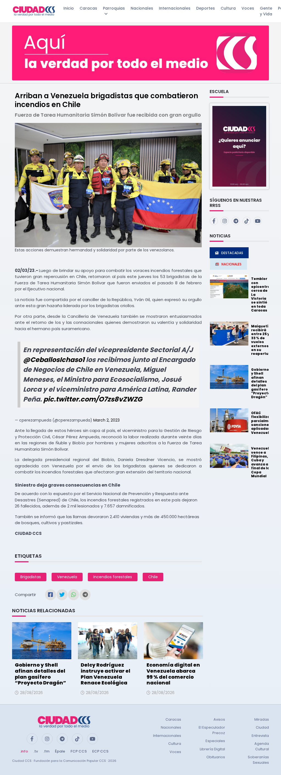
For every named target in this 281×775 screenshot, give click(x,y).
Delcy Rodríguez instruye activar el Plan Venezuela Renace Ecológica (105, 673)
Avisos (219, 719)
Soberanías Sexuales (258, 759)
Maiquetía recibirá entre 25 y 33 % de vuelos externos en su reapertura (261, 340)
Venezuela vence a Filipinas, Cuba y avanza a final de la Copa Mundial (261, 462)
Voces (247, 8)
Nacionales (142, 8)
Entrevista (260, 735)
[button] (239, 146)
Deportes (205, 8)
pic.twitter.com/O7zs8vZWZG (92, 399)
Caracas (88, 8)
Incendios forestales (112, 577)
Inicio (68, 8)
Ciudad (262, 727)
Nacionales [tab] (231, 264)
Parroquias (114, 8)
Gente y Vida (266, 11)
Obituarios (215, 757)
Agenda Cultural (261, 746)
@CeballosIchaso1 (54, 359)
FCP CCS (79, 751)
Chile (153, 577)
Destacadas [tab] (232, 253)
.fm (46, 751)
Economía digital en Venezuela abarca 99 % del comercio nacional (173, 673)
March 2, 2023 (106, 420)
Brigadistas (30, 577)
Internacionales (174, 8)
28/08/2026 (31, 692)
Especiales (215, 740)
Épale (60, 751)
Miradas (261, 719)
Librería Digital (212, 749)
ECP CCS (100, 751)
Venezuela (67, 577)
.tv (35, 751)
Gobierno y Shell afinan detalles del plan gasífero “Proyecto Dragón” (40, 673)
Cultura (228, 8)
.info (24, 751)
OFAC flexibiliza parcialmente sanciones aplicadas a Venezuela (264, 423)
